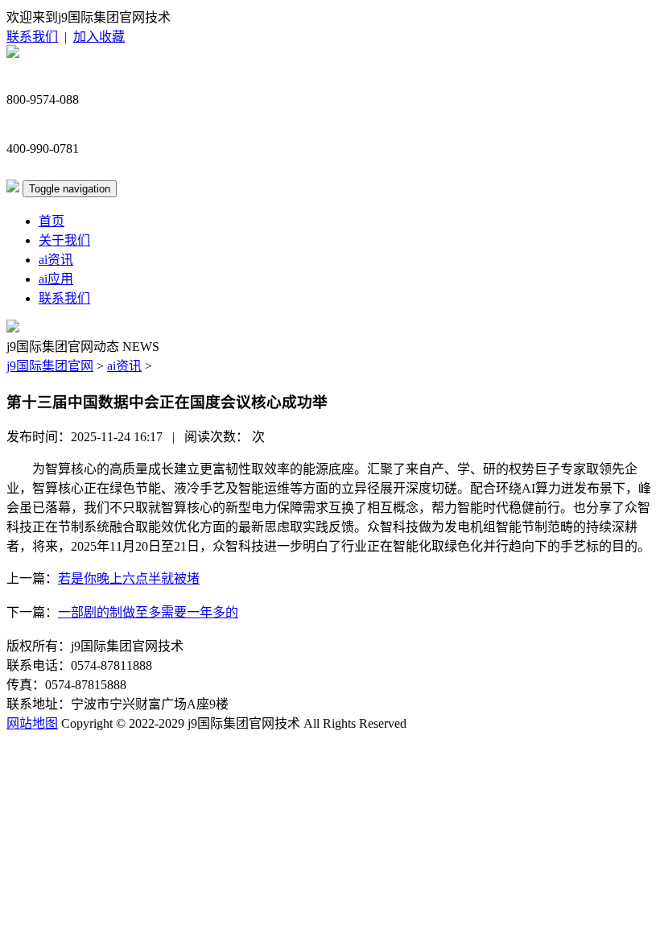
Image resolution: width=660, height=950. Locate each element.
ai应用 (56, 279)
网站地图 (32, 723)
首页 (51, 221)
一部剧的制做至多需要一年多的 (148, 612)
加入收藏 (99, 36)
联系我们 (32, 36)
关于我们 (64, 240)
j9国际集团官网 (49, 366)
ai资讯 (56, 259)
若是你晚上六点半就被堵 (129, 578)
